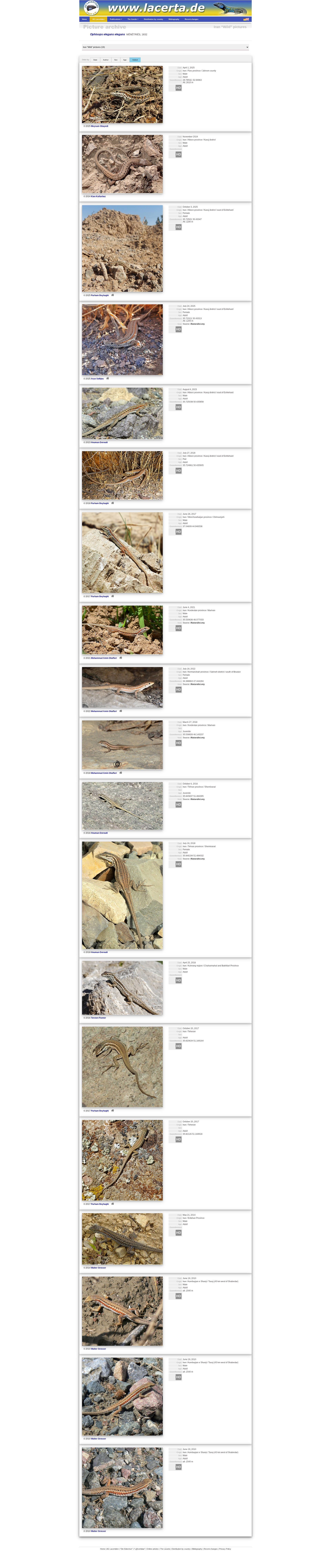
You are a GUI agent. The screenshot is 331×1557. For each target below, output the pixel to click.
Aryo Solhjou (97, 379)
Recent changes (211, 1549)
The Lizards (165, 1549)
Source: (193, 324)
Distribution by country (181, 1549)
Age (125, 60)
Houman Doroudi (99, 442)
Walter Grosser (98, 1268)
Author (105, 60)
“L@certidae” (139, 1549)
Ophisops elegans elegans (107, 34)
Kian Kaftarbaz (98, 196)
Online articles (153, 1549)
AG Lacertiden (113, 1549)
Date (95, 60)
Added (135, 60)
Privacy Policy (225, 1549)
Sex (115, 60)
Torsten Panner (98, 1018)
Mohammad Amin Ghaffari (104, 658)
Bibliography (197, 1549)
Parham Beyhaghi (100, 295)
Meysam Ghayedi (99, 126)
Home (102, 1549)
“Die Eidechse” (126, 1549)
